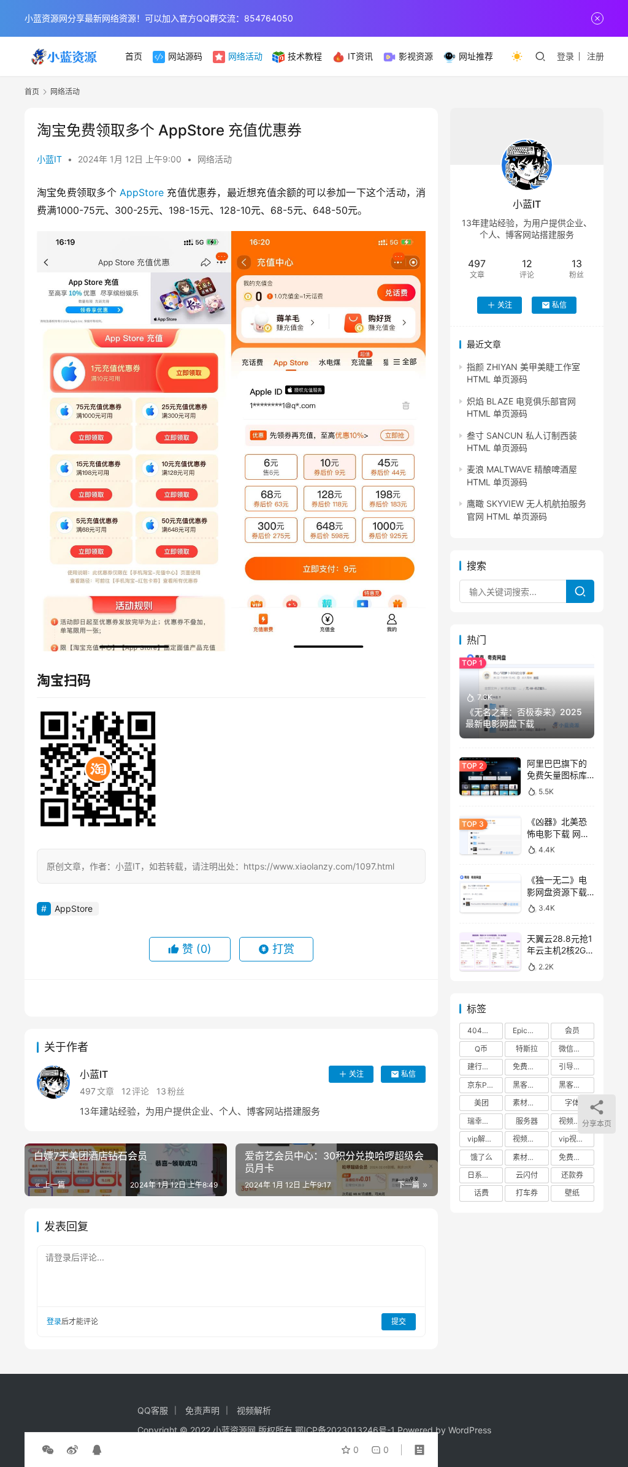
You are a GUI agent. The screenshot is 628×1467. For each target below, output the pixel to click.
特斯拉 (527, 1048)
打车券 (527, 1192)
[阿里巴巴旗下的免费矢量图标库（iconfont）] (490, 776)
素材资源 (527, 1102)
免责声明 (202, 1410)
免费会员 (527, 1066)
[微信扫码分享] (48, 1450)
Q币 (481, 1048)
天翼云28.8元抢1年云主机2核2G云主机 (560, 950)
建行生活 (482, 1066)
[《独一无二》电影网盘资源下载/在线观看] (490, 893)
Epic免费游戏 (530, 1030)
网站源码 (185, 56)
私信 (408, 1073)
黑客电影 (573, 1085)
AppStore (142, 192)
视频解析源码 (530, 1138)
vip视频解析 (576, 1138)
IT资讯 (360, 56)
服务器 (527, 1121)
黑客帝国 (527, 1085)
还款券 (572, 1175)
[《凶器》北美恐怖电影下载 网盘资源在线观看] (490, 835)
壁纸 (572, 1192)
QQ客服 (152, 1410)
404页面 (482, 1030)
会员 (572, 1030)
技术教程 (305, 56)
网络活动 (245, 56)
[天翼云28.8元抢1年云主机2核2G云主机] (490, 952)
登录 (565, 56)
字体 (572, 1102)
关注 (356, 1073)
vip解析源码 (485, 1138)
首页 (133, 56)
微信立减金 (576, 1048)
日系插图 (482, 1175)
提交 (398, 1321)
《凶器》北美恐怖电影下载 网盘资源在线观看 (558, 833)
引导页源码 (576, 1066)
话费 (481, 1192)
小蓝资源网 (234, 1430)
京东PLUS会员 (485, 1085)
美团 (481, 1102)
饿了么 (481, 1157)
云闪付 (527, 1175)
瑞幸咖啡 (482, 1121)
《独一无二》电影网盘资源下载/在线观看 (558, 891)
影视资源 (416, 56)
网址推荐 (476, 56)
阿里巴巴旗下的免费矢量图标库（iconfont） (557, 775)
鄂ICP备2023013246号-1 (345, 1430)
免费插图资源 (576, 1157)
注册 (595, 56)
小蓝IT (49, 159)
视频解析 (573, 1121)
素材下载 (527, 1157)
